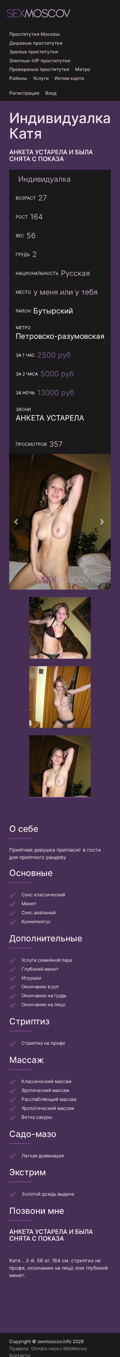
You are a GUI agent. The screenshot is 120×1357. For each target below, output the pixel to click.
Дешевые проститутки (35, 43)
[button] (17, 522)
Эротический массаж (45, 1090)
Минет (29, 904)
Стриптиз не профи (43, 1043)
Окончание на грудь (44, 995)
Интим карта (69, 78)
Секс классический (43, 895)
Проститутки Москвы (34, 34)
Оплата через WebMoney (59, 1348)
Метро (82, 69)
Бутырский (53, 310)
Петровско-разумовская (60, 336)
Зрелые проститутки (33, 52)
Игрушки (31, 978)
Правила (18, 1348)
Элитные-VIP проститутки (39, 61)
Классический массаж (47, 1081)
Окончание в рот (40, 987)
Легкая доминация (43, 1156)
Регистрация (24, 93)
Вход (51, 93)
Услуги (41, 78)
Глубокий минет (40, 969)
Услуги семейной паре (47, 960)
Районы (18, 78)
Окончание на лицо (44, 1004)
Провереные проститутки (39, 69)
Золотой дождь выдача (48, 1194)
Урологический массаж (48, 1108)
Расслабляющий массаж (49, 1099)
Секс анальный (39, 912)
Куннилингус (36, 921)
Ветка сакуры (37, 1117)
